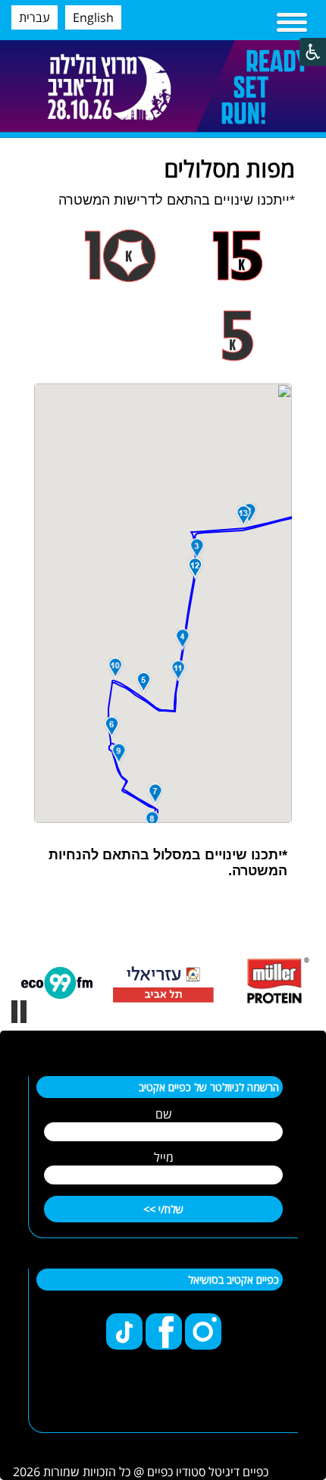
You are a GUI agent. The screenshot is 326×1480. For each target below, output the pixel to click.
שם (163, 1114)
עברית (34, 17)
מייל (164, 1157)
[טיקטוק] (124, 1345)
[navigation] (292, 23)
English (93, 17)
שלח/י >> (163, 1209)
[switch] (19, 1012)
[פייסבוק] (162, 1345)
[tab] (238, 255)
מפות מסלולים (230, 168)
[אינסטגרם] (201, 1345)
